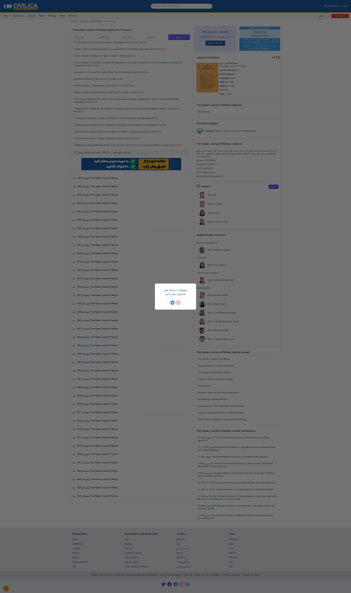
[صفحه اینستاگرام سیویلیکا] (178, 302)
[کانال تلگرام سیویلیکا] (172, 302)
